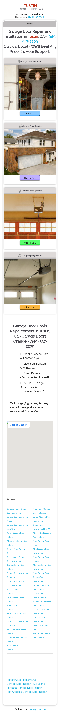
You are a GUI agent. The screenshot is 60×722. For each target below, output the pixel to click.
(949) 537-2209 (36, 17)
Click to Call (30, 113)
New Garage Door (41, 573)
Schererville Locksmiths (21, 679)
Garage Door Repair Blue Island (26, 683)
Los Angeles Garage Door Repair (27, 691)
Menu (30, 24)
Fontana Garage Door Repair (24, 687)
